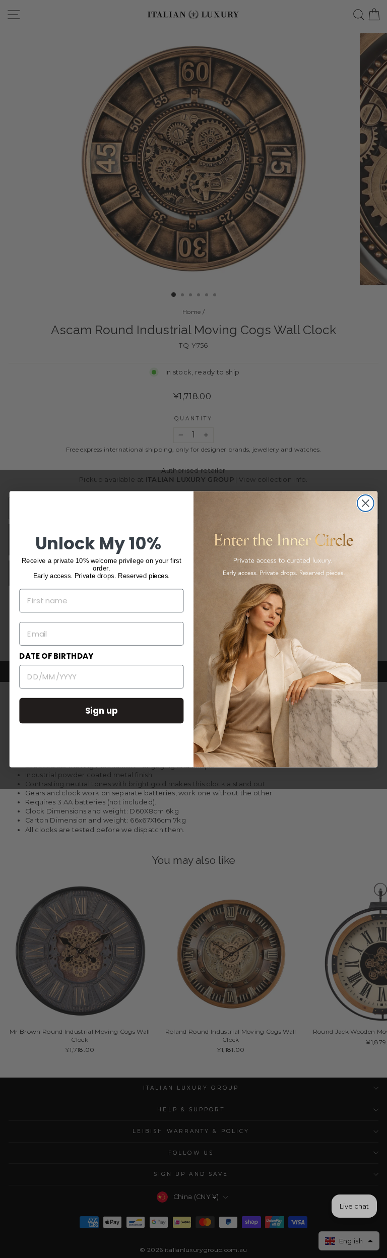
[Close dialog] (365, 503)
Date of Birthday (56, 656)
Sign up (101, 710)
